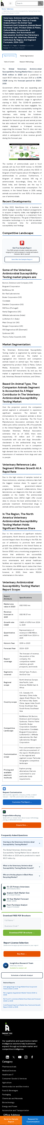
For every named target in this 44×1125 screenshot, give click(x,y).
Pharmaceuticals (9, 1066)
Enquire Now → (22, 825)
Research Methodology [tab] (27, 62)
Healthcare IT (8, 1074)
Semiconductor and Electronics (15, 1086)
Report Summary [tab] (9, 56)
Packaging (6, 1094)
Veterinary (10, 9)
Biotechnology (8, 1102)
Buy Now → (22, 954)
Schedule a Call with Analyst (22, 975)
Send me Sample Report (11, 1120)
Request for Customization (33, 1120)
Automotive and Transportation (15, 1110)
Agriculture (6, 1082)
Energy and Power (9, 1106)
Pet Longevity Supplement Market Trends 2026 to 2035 (20, 994)
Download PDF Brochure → (22, 932)
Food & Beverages (10, 1090)
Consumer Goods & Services (14, 1078)
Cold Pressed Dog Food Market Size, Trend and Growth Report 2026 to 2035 (21, 1006)
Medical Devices (9, 1070)
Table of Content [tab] (9, 62)
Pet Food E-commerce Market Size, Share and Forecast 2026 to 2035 (22, 1000)
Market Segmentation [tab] (27, 56)
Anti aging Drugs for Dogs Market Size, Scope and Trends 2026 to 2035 (20, 988)
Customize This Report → (22, 802)
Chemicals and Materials (12, 1098)
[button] (10, 3)
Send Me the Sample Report (22, 259)
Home (4, 9)
